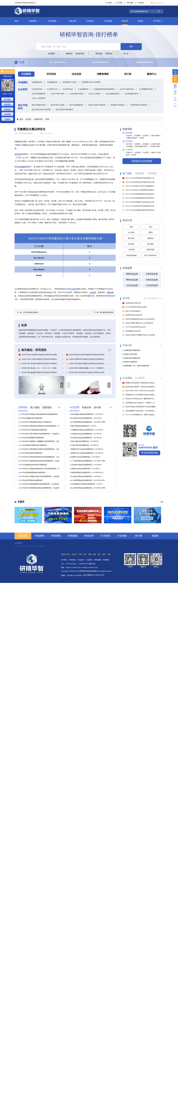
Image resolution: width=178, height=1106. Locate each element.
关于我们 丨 (65, 560)
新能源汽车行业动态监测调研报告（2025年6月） (87, 449)
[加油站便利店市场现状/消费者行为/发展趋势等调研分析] (88, 515)
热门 (146, 298)
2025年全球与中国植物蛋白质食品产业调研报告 (35, 422)
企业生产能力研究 (57, 94)
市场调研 (32, 21)
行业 (157, 298)
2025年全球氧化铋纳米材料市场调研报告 (33, 465)
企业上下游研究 (94, 94)
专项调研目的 (37, 82)
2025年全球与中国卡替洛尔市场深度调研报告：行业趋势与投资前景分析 (39, 434)
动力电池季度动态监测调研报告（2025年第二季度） (88, 422)
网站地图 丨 (99, 560)
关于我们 (157, 21)
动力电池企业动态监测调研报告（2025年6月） (87, 438)
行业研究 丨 (130, 136)
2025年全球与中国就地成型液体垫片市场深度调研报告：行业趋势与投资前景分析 (39, 469)
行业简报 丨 (138, 152)
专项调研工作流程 (69, 82)
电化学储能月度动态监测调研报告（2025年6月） (87, 414)
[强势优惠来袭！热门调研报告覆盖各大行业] (28, 515)
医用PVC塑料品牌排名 (81, 62)
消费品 (150, 232)
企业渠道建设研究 (131, 94)
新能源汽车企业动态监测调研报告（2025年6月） (87, 453)
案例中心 (152, 74)
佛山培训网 (34, 546)
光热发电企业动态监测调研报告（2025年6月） (87, 434)
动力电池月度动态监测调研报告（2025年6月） (87, 476)
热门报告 (7, 99)
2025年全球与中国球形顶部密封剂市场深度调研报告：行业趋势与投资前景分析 (39, 457)
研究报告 (52, 21)
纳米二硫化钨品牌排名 (125, 62)
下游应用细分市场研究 (138, 105)
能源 (131, 227)
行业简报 (108, 21)
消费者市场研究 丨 (133, 138)
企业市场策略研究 (39, 94)
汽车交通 (131, 249)
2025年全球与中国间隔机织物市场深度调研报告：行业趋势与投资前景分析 (39, 488)
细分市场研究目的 (39, 105)
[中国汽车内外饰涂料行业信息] (58, 515)
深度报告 (7, 109)
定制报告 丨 (147, 144)
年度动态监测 (152, 280)
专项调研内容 (52, 82)
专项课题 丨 (131, 146)
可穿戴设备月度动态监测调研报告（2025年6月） (87, 430)
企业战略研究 (83, 89)
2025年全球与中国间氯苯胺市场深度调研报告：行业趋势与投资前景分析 (39, 484)
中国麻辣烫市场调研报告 (132, 350)
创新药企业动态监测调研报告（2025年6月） (86, 469)
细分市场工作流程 (57, 105)
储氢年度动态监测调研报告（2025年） (84, 426)
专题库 (140, 21)
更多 (110, 350)
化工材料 (131, 232)
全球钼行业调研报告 (130, 362)
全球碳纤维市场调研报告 (132, 358)
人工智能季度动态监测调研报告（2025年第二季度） (88, 461)
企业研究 (73, 289)
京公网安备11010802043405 (94, 575)
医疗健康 (150, 244)
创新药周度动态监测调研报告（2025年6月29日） (87, 472)
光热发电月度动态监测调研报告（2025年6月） (87, 465)
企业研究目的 (37, 89)
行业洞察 (7, 114)
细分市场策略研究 (76, 105)
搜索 (131, 46)
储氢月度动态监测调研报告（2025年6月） (85, 441)
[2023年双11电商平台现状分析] (147, 515)
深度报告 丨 (138, 144)
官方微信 (109, 3)
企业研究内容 (68, 89)
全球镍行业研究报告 (130, 354)
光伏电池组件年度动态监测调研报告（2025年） (87, 484)
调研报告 (42, 546)
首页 (16, 21)
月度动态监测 (152, 274)
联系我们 (106, 560)
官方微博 (119, 3)
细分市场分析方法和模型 (41, 109)
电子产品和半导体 (150, 255)
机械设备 (150, 238)
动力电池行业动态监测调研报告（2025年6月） (87, 418)
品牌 (154, 298)
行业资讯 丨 (147, 152)
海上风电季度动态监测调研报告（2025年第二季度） (88, 488)
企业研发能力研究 (76, 94)
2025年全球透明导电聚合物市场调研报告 (33, 445)
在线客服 (141, 3)
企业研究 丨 (147, 136)
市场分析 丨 (130, 152)
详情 (47, 119)
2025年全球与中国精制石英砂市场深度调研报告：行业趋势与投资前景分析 (39, 476)
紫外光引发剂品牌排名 (38, 62)
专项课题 (72, 536)
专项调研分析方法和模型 (91, 82)
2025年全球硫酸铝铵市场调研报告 (31, 418)
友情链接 (18, 543)
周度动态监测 (132, 274)
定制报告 (7, 104)
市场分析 (72, 21)
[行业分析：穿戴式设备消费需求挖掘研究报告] (118, 515)
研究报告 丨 (73, 560)
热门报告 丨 (130, 144)
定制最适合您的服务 (142, 161)
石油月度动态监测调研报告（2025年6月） (85, 445)
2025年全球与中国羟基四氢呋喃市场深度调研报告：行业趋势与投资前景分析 (39, 461)
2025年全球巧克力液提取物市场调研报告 (33, 430)
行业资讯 (90, 21)
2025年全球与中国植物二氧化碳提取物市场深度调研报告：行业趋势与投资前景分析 (39, 414)
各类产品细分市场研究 (97, 105)
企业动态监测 (132, 285)
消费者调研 (103, 74)
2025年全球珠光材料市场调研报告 (31, 453)
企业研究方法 (52, 89)
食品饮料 (131, 244)
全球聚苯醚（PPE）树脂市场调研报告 (136, 366)
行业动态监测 (152, 285)
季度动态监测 (132, 280)
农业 (150, 227)
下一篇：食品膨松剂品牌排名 (104, 312)
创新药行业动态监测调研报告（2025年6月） (86, 457)
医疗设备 (131, 238)
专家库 (142, 138)
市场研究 (25, 546)
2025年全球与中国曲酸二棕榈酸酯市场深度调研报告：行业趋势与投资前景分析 (39, 441)
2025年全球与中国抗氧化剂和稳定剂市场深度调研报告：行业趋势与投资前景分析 (39, 426)
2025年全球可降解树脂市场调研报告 (31, 438)
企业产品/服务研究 (127, 89)
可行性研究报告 (155, 146)
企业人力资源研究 (39, 98)
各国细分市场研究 (118, 105)
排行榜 (125, 21)
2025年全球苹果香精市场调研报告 (31, 480)
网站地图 (130, 3)
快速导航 (23, 536)
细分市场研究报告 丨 (142, 146)
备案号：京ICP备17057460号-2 (71, 575)
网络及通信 (150, 249)
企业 (150, 298)
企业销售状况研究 (146, 89)
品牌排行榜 (38, 119)
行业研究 (92, 292)
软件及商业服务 (131, 255)
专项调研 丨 (138, 136)
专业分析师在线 (149, 453)
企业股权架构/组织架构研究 (104, 89)
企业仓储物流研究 (112, 94)
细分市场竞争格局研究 (64, 109)
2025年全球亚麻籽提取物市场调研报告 (32, 472)
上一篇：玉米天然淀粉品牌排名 (27, 312)
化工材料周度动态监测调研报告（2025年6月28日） (88, 480)
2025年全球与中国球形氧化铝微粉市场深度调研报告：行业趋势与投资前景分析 (39, 449)
